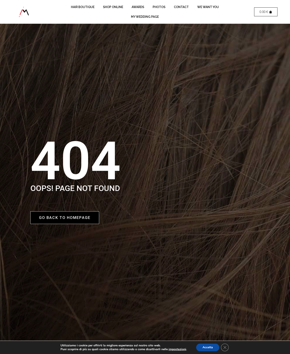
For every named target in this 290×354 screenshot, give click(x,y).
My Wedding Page (145, 16)
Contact (181, 7)
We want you (208, 7)
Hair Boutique (82, 7)
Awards (138, 7)
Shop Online (113, 7)
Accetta (208, 347)
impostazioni (177, 349)
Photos (159, 7)
